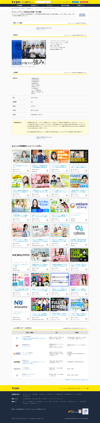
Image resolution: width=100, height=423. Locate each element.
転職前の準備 (27, 398)
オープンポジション (26, 346)
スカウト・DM (27, 394)
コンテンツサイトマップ (57, 398)
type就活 (26, 403)
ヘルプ (61, 2)
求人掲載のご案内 (67, 2)
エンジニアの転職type (29, 401)
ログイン (75, 2)
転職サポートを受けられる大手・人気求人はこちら (77, 379)
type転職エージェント (73, 401)
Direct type (63, 401)
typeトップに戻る (41, 29)
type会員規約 (32, 418)
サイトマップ (55, 2)
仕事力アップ (46, 398)
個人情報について (26, 418)
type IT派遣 (83, 401)
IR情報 (17, 418)
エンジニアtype (48, 401)
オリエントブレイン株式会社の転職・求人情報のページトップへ (73, 388)
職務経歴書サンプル (70, 394)
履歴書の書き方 (60, 394)
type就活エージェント (35, 403)
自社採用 (20, 418)
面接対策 (79, 394)
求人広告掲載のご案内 (39, 418)
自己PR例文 (27, 396)
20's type (56, 401)
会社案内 (13, 418)
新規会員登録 (84, 2)
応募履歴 (35, 394)
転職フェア (51, 394)
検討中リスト (43, 394)
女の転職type (39, 401)
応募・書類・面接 (37, 398)
